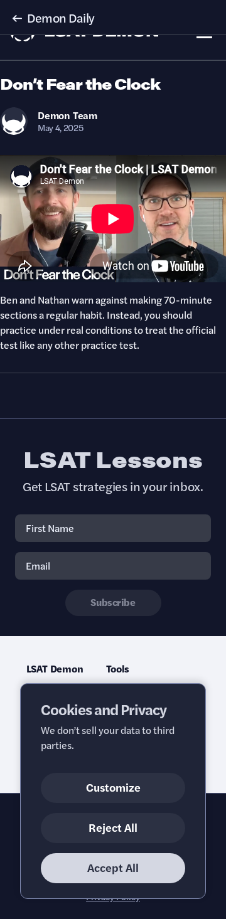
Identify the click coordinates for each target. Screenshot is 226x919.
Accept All (113, 867)
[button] (113, 17)
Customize (113, 787)
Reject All (113, 827)
